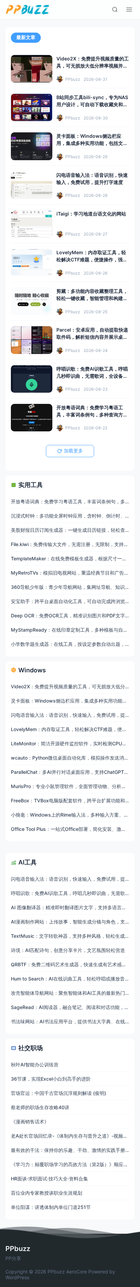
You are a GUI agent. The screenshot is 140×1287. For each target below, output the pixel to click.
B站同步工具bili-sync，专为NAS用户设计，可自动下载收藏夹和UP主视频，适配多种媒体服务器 (92, 104)
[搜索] (115, 9)
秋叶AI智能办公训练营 (34, 1064)
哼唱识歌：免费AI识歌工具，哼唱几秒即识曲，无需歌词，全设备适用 (92, 376)
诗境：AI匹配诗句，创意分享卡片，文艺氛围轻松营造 (68, 950)
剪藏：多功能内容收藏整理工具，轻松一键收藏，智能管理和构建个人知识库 (92, 298)
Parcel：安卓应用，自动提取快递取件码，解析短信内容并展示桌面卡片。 (92, 337)
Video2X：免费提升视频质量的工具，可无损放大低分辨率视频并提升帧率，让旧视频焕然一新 (92, 66)
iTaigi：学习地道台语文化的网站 (91, 214)
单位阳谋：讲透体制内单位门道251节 (51, 1207)
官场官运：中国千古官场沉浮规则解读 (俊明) (58, 1093)
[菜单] (129, 9)
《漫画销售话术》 (30, 1121)
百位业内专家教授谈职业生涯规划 (46, 1193)
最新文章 (25, 37)
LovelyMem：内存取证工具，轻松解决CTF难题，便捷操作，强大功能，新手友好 (91, 259)
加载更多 (73, 450)
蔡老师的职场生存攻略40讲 (40, 1107)
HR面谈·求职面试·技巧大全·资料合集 (49, 1178)
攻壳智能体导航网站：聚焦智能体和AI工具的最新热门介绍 (73, 993)
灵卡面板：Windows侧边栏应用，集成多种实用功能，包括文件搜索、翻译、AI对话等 (92, 143)
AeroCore (76, 1271)
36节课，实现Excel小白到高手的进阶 (51, 1079)
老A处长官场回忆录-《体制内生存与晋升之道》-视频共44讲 (75, 1136)
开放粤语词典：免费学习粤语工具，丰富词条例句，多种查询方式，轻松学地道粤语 (89, 415)
